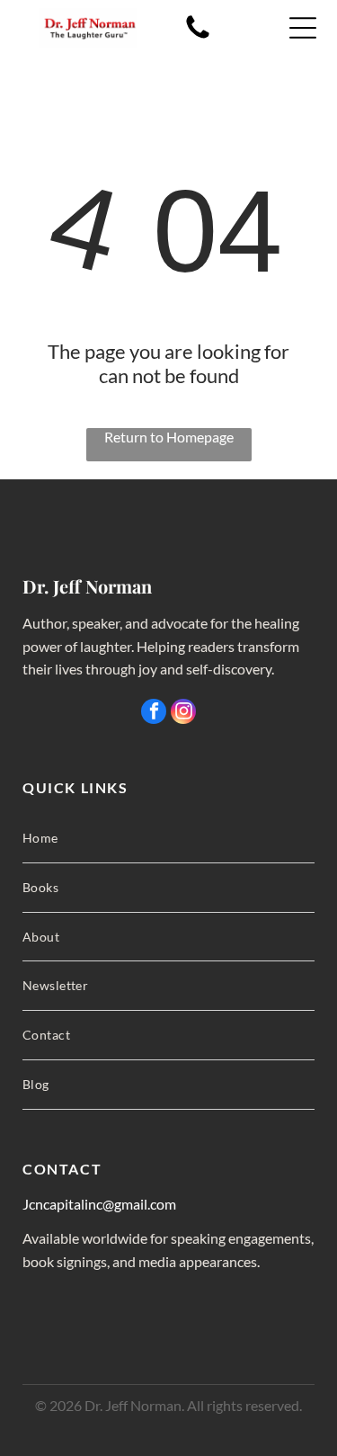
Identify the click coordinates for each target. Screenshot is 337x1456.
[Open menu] (302, 27)
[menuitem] (168, 838)
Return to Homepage (169, 436)
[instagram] (183, 713)
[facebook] (153, 713)
